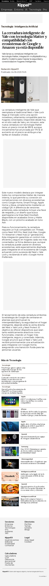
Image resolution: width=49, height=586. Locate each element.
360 (6, 533)
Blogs (27, 530)
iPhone (23, 409)
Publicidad (10, 544)
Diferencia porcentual (10, 560)
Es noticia (5, 1)
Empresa (9, 524)
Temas (27, 526)
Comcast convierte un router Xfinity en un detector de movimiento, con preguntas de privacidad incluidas (14, 380)
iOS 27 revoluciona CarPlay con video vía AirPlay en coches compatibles (33, 401)
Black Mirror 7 (22, 1)
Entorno (18, 9)
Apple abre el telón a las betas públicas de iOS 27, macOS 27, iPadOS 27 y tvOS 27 (33, 426)
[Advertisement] (24, 19)
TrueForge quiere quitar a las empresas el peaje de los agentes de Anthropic (13, 369)
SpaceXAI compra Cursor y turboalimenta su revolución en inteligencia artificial (33, 501)
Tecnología (35, 9)
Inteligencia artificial (26, 26)
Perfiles (27, 524)
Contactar (9, 545)
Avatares (9, 531)
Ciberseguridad (27, 459)
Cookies (27, 542)
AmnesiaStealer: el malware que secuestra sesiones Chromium (34, 462)
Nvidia (12, 1)
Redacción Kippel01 (10, 69)
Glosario (28, 528)
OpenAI (24, 434)
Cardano (38, 1)
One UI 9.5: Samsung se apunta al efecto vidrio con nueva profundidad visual (33, 451)
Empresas (6, 9)
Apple (23, 396)
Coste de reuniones (9, 564)
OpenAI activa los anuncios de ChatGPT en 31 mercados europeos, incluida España (13, 391)
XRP (30, 1)
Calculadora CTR (10, 557)
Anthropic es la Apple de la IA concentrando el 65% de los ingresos (32, 476)
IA (26, 9)
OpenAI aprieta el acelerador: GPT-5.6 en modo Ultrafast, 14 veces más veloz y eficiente (33, 488)
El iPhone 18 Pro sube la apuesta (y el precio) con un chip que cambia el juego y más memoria (34, 413)
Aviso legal (29, 540)
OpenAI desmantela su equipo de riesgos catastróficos (33, 438)
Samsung (24, 446)
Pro (45, 9)
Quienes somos (12, 540)
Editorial (8, 542)
